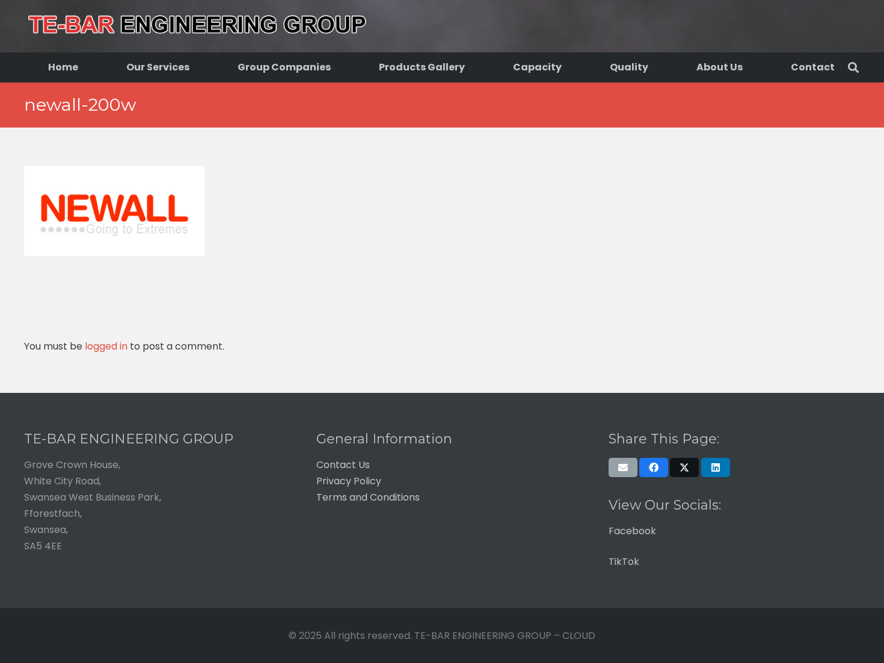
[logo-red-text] (196, 26)
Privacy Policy (348, 481)
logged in (106, 346)
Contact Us (343, 465)
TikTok (624, 562)
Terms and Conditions (368, 497)
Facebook (632, 531)
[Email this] (623, 467)
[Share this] (653, 467)
